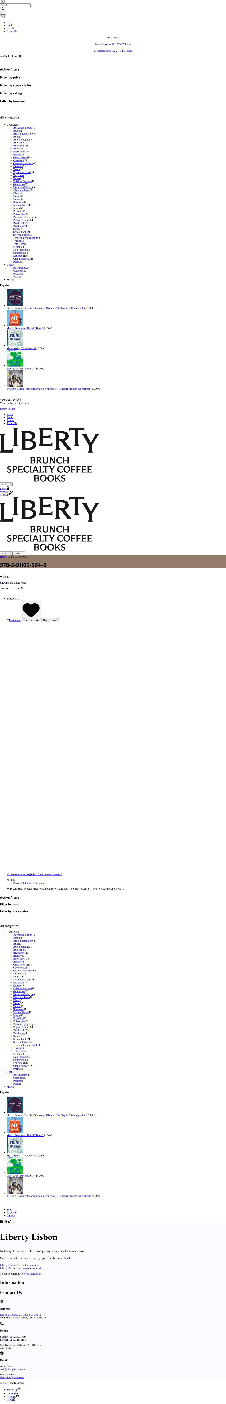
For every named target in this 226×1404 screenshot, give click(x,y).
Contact (11, 1215)
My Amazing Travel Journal (22, 1155)
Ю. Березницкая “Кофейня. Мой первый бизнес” (34, 874)
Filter (7, 577)
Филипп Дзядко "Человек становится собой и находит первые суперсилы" (49, 1196)
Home (10, 414)
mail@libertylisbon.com (12, 1369)
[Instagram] (2, 1222)
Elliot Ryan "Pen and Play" (21, 1175)
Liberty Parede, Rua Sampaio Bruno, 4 (20, 1268)
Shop (9, 1209)
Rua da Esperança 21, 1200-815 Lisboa (20, 1314)
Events (10, 420)
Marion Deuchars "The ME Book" (25, 1135)
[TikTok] (9, 1222)
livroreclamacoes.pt (31, 1273)
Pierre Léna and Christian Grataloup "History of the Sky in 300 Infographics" (47, 1115)
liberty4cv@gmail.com (12, 1377)
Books (10, 417)
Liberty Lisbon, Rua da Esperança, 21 (20, 1265)
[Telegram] (6, 1222)
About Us (12, 423)
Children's (26, 883)
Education (38, 883)
